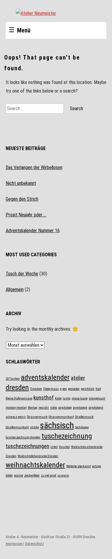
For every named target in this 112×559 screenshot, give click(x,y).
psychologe (65, 408)
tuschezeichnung (67, 436)
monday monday (16, 408)
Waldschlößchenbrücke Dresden (38, 456)
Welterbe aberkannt (78, 466)
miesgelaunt (97, 398)
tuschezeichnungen (27, 446)
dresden (17, 387)
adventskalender (45, 377)
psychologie (80, 408)
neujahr (44, 408)
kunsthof (43, 397)
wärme (18, 475)
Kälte (58, 398)
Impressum (14, 543)
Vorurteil (64, 447)
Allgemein (15, 289)
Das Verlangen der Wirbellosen (34, 167)
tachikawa (82, 427)
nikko (53, 408)
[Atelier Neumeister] (56, 13)
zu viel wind (48, 475)
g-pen (63, 389)
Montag (32, 408)
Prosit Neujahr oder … (26, 215)
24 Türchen (13, 379)
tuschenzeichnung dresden (23, 437)
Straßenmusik (84, 417)
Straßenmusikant (17, 427)
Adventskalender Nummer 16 (33, 230)
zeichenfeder (32, 475)
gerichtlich (87, 389)
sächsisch (57, 425)
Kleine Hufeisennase (19, 398)
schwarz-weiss (16, 417)
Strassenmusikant (61, 417)
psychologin (95, 408)
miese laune (80, 398)
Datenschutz (34, 543)
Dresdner (36, 389)
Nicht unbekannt (21, 183)
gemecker (74, 389)
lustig (66, 398)
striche (34, 427)
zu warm (63, 475)
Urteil (54, 447)
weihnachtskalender (35, 464)
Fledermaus (51, 389)
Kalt (98, 389)
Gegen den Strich (22, 199)
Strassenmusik (37, 417)
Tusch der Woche (22, 274)
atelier (78, 377)
